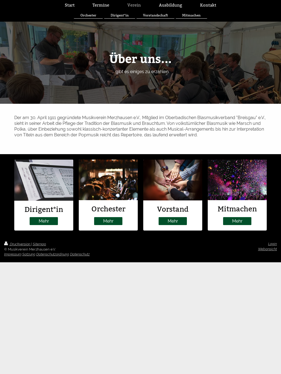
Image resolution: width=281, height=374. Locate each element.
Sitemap (39, 244)
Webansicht (267, 249)
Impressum (12, 254)
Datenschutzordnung (52, 254)
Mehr (44, 221)
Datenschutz (80, 254)
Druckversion (20, 244)
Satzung (28, 254)
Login (272, 244)
